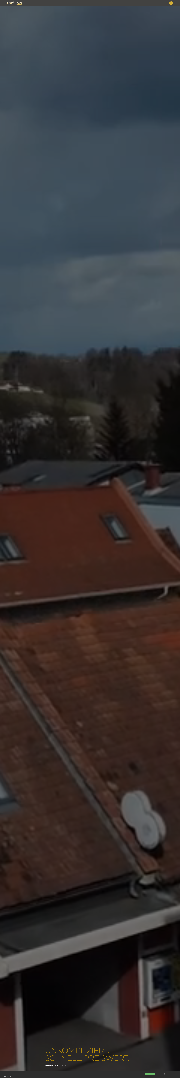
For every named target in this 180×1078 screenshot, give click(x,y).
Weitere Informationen (97, 1074)
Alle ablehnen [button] (160, 1074)
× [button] (178, 1072)
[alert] (90, 1074)
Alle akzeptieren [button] (150, 1074)
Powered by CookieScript (7, 1076)
